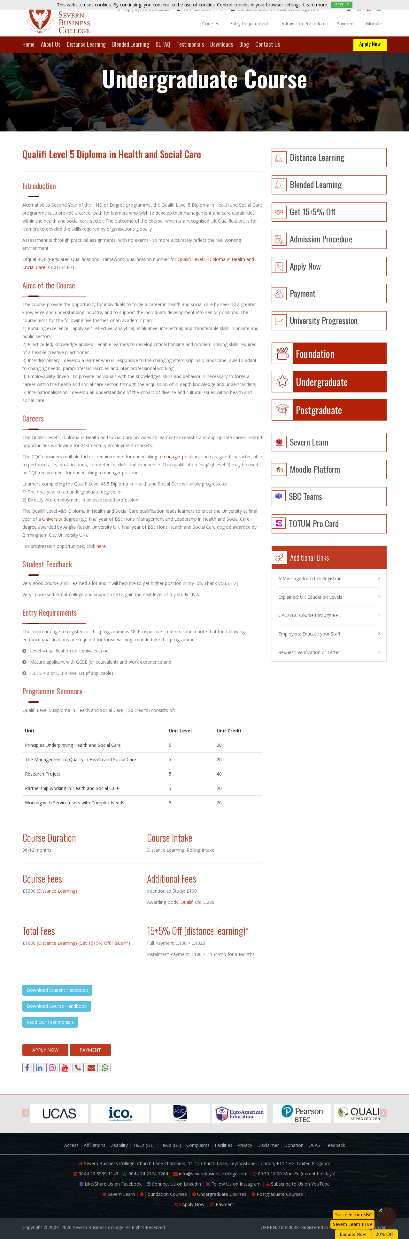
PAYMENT (90, 1050)
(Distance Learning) (56, 891)
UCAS (314, 1145)
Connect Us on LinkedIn (175, 1184)
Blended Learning (130, 44)
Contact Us (267, 44)
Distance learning (317, 156)
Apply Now (370, 44)
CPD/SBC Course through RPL (309, 615)
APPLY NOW (45, 1050)
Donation (294, 1145)
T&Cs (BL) (170, 1145)
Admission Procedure (304, 23)
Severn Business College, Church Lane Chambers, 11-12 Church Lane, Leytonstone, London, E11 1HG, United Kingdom (206, 1163)
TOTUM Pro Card (314, 522)
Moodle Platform (315, 468)
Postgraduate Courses (279, 1194)
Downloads (221, 44)
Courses (210, 23)
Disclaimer (268, 1145)
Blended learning (316, 183)
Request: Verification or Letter (309, 652)
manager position (180, 457)
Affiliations (94, 1145)
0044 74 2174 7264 (147, 1174)
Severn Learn (309, 441)
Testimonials (190, 44)
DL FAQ (163, 44)
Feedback (335, 1145)
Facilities (223, 1145)
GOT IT (341, 5)
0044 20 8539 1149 (97, 1174)
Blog (244, 44)
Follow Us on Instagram (235, 1184)
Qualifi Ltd (191, 902)
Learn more (315, 5)
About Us (50, 44)
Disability (118, 1145)
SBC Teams (305, 495)
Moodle (374, 23)
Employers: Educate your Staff (309, 634)
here (101, 546)
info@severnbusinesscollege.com (213, 1174)
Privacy (244, 1145)
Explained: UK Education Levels (310, 597)
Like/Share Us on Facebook (112, 1184)
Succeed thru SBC (353, 1214)
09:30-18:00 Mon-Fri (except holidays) (296, 1174)
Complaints (198, 1145)
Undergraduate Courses (221, 1194)
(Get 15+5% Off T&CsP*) (104, 943)
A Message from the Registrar (309, 578)
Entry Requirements (250, 23)
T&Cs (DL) (144, 1145)
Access (71, 1145)
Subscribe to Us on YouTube (300, 1184)
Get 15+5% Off (313, 211)
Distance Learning (86, 44)
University (52, 519)
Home (28, 44)
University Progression (324, 319)
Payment (345, 23)
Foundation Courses (165, 1194)
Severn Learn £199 (352, 1224)
